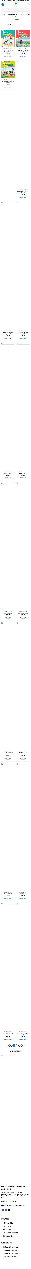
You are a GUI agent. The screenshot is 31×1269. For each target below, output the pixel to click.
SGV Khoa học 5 (23, 752)
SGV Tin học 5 (8, 613)
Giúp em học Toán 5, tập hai (8, 82)
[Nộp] (27, 9)
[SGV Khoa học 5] (23, 686)
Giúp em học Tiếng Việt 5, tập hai (8, 51)
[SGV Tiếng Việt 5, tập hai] (8, 966)
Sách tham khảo (9, 1230)
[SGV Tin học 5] (8, 546)
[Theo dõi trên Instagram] (6, 1210)
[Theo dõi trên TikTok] (9, 1210)
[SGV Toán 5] (23, 827)
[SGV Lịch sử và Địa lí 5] (8, 686)
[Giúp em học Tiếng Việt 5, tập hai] (8, 38)
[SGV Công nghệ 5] (23, 546)
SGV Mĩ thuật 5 (8, 473)
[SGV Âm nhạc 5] (23, 407)
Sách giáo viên (8, 1236)
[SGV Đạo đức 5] (8, 827)
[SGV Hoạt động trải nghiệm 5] (8, 265)
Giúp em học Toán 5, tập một (23, 192)
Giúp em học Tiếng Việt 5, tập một (23, 51)
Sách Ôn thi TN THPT (11, 1233)
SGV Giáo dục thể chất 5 (23, 333)
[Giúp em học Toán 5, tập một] (23, 124)
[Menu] (2, 4)
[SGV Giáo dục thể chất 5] (23, 265)
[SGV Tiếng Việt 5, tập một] (23, 966)
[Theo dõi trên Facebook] (2, 1210)
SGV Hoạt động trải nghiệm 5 (8, 333)
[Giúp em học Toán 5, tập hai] (8, 69)
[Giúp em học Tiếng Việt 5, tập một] (23, 38)
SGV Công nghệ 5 (23, 613)
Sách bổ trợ (7, 1226)
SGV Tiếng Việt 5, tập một (23, 1034)
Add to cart (7, 56)
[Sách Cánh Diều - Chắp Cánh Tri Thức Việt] (15, 5)
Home (3, 15)
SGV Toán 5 (23, 894)
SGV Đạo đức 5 (8, 894)
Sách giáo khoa (8, 1223)
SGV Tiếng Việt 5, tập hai (8, 1034)
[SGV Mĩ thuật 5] (8, 407)
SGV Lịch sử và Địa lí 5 (8, 753)
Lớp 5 (22, 15)
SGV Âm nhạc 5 (23, 473)
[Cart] (28, 4)
